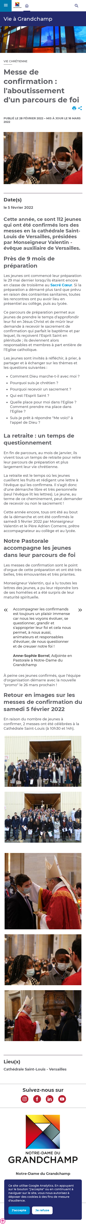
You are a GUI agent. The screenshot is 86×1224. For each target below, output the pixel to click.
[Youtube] (62, 1099)
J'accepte (19, 1210)
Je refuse (42, 1210)
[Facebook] (37, 1099)
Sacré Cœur (61, 285)
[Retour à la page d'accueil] (17, 7)
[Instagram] (25, 1099)
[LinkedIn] (50, 1099)
